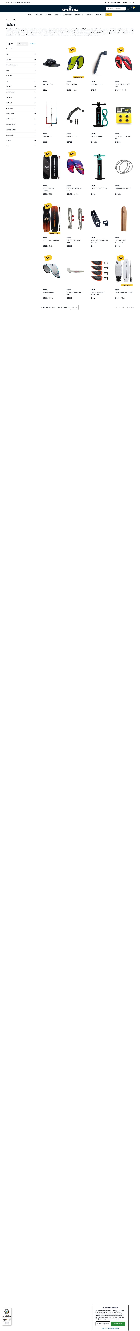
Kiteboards (38, 14)
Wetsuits (57, 14)
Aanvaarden (118, 1323)
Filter (12, 44)
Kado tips (89, 14)
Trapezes (48, 14)
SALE (108, 14)
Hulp (106, 2)
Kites (29, 14)
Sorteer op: (22, 44)
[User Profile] (128, 8)
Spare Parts (79, 14)
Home (8, 20)
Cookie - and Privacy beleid (110, 1328)
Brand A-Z (99, 14)
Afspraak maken (115, 2)
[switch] (7, 1323)
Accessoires (68, 14)
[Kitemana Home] (70, 8)
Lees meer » (100, 35)
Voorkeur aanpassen (102, 1323)
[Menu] (10, 1309)
